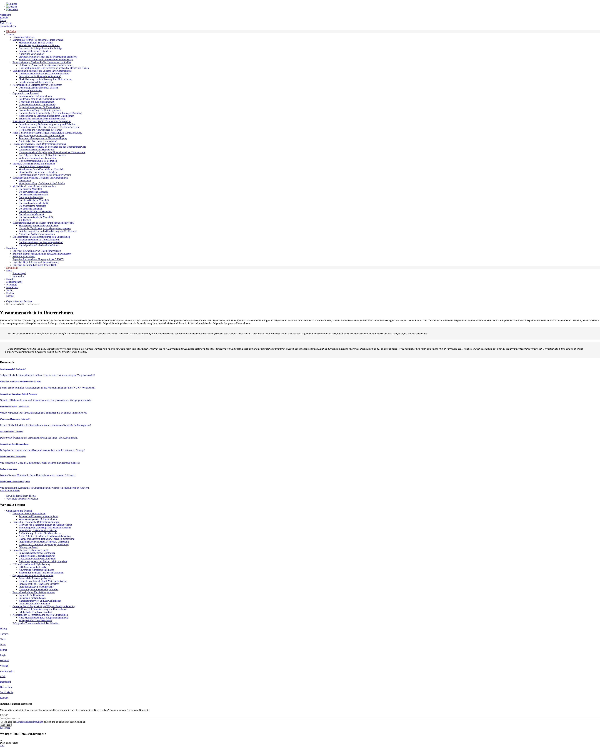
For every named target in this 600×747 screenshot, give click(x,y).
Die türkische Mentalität (30, 208)
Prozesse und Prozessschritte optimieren (38, 516)
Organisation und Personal (25, 93)
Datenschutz (6, 687)
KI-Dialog (11, 31)
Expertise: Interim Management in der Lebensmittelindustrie (41, 253)
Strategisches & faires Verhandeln (35, 620)
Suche (3, 20)
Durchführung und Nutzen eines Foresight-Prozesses (45, 175)
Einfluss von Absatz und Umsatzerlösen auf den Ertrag (46, 59)
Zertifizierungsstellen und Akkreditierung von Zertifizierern (48, 231)
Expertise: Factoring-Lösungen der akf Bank (34, 265)
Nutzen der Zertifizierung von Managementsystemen (45, 228)
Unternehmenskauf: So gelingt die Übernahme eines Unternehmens (52, 152)
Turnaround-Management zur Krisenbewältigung (43, 138)
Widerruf (4, 660)
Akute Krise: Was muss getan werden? (38, 141)
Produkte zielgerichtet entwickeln (35, 51)
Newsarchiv (18, 276)
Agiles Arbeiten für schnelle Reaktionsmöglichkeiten (45, 536)
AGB (2, 676)
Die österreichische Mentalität (33, 194)
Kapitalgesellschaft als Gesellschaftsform (39, 245)
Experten (10, 279)
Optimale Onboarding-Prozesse (34, 603)
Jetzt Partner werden (10, 490)
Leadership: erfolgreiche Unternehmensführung (42, 99)
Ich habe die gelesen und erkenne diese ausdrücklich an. (45, 721)
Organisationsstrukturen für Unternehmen (39, 107)
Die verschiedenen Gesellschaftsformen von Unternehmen (41, 236)
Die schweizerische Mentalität (33, 191)
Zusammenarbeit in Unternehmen (35, 96)
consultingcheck (8, 26)
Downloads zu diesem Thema (21, 496)
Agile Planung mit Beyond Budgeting (37, 558)
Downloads (12, 267)
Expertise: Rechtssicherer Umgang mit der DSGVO (38, 259)
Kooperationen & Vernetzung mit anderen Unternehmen (46, 115)
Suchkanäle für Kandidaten (32, 598)
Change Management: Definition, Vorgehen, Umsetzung (46, 539)
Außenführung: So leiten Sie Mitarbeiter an (40, 533)
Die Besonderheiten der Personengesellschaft (41, 242)
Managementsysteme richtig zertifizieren (38, 225)
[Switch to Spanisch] (12, 9)
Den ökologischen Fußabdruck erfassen (38, 87)
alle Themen (25, 220)
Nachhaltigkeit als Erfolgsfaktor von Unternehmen (37, 84)
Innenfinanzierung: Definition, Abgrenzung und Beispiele (47, 124)
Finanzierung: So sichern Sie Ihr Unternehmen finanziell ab (41, 121)
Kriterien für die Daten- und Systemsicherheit (41, 572)
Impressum (5, 681)
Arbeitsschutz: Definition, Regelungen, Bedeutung (44, 544)
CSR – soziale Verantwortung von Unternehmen (43, 609)
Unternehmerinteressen (23, 37)
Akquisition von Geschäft (31, 54)
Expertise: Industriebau (23, 256)
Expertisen (11, 248)
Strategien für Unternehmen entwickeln (38, 172)
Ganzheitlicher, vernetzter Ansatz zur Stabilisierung (44, 73)
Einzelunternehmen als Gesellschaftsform (39, 239)
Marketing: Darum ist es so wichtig (36, 42)
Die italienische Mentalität (31, 214)
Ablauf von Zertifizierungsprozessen (37, 234)
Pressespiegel (19, 273)
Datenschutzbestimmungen (29, 721)
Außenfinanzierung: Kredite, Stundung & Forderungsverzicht (49, 127)
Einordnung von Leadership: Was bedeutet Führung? (45, 527)
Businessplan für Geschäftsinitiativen (37, 555)
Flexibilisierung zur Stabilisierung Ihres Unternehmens (45, 79)
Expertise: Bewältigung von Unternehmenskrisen (36, 251)
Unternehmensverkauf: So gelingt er (36, 149)
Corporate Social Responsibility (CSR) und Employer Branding (50, 113)
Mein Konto (6, 23)
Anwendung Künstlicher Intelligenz (36, 569)
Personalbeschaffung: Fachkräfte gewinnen (40, 110)
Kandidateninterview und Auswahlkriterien (40, 600)
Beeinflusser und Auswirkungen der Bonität (40, 130)
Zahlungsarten (7, 671)
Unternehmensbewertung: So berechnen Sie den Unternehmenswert (52, 146)
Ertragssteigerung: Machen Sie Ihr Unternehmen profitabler (48, 56)
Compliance (25, 180)
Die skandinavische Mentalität (33, 203)
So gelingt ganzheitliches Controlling (37, 553)
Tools (2, 639)
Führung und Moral (28, 547)
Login (3, 655)
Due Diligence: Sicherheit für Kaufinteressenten (42, 155)
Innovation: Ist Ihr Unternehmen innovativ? (40, 76)
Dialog (3, 628)
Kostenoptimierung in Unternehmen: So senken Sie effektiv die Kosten (54, 68)
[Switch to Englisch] (11, 4)
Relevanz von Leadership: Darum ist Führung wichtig (45, 524)
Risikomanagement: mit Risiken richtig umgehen (43, 561)
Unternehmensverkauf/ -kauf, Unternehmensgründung (39, 144)
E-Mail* (4, 715)
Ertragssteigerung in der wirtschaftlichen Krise (41, 135)
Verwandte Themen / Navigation (22, 498)
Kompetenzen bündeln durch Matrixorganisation (43, 581)
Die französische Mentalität (32, 205)
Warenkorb (5, 14)
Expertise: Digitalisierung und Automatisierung (35, 262)
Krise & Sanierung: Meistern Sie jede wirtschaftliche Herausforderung (47, 132)
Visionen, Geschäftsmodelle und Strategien (33, 163)
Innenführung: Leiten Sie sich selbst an (38, 530)
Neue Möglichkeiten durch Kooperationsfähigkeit (43, 617)
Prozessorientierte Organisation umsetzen (39, 584)
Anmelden (5, 725)
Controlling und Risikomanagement (36, 101)
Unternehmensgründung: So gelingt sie (38, 160)
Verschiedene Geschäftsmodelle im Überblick (41, 169)
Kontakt (4, 17)
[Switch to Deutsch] (11, 6)
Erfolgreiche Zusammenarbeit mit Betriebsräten (42, 118)
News (9, 270)
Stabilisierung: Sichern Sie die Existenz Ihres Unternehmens (42, 70)
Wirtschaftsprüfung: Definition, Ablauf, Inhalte (42, 183)
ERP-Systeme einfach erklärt (33, 567)
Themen (10, 34)
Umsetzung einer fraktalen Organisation (38, 589)
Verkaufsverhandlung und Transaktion (37, 158)
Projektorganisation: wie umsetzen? (36, 586)
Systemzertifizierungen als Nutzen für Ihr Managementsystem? (43, 222)
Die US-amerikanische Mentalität (35, 211)
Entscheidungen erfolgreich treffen (36, 82)
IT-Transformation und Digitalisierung (37, 104)
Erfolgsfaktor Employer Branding (35, 612)
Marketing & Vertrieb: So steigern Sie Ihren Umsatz (37, 39)
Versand (4, 665)
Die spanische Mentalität (31, 197)
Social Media (6, 692)
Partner (3, 650)
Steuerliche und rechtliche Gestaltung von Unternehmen (40, 177)
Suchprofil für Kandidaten (32, 595)
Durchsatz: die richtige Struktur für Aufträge (40, 48)
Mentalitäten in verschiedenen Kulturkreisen (34, 186)
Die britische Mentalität (30, 189)
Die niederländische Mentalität (34, 200)
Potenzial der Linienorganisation (35, 578)
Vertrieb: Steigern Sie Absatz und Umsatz (39, 45)
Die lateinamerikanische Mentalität (36, 217)
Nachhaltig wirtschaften (30, 90)
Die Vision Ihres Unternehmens (34, 166)
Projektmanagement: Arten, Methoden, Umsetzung (44, 541)
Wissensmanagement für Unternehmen (38, 519)
